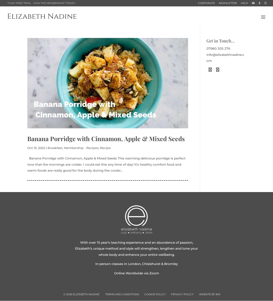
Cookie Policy (155, 294)
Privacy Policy (182, 294)
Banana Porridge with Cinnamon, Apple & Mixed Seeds (106, 139)
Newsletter (228, 3)
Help (244, 3)
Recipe (105, 148)
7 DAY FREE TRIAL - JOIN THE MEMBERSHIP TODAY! (41, 3)
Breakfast (55, 148)
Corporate (206, 3)
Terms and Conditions (122, 294)
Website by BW (209, 294)
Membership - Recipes (81, 148)
